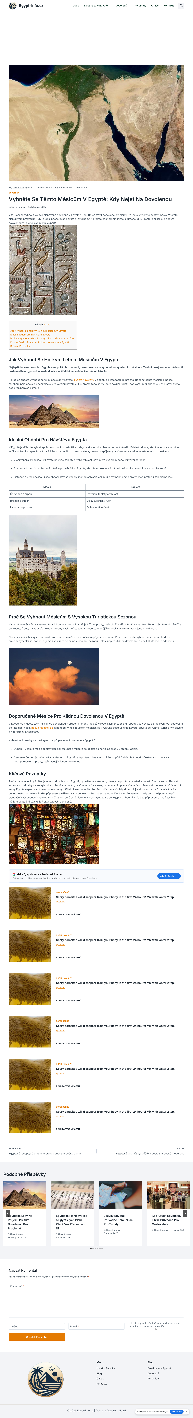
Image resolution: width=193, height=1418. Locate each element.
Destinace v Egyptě (159, 1368)
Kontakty (169, 5)
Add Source (176, 1412)
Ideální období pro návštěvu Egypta (30, 334)
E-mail (74, 1326)
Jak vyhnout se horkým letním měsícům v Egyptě (38, 330)
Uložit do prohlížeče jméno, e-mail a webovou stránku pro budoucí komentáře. (155, 1325)
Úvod (76, 5)
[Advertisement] (96, 32)
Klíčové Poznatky (20, 346)
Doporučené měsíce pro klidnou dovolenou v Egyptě (40, 342)
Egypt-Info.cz (18, 207)
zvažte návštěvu (84, 379)
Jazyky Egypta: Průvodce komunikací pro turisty (118, 1220)
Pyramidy (140, 5)
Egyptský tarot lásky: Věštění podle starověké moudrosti (150, 1151)
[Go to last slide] (8, 1213)
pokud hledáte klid (42, 727)
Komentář (17, 1286)
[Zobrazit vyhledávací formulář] (181, 6)
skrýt (46, 324)
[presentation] (24, 1195)
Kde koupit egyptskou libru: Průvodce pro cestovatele (167, 1220)
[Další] (185, 1213)
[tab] (91, 1248)
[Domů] (10, 187)
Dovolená (14, 193)
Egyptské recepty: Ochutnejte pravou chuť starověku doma (45, 1151)
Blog (99, 1373)
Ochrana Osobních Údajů (111, 1410)
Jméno (15, 1326)
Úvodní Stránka (105, 1368)
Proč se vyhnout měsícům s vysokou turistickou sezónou (42, 338)
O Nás (155, 5)
